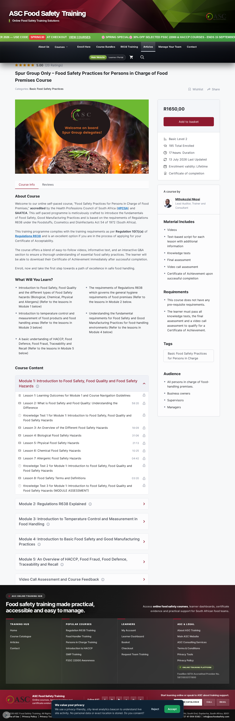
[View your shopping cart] (131, 57)
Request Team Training (135, 654)
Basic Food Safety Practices (47, 88)
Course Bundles (105, 46)
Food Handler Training (78, 636)
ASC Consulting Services (192, 642)
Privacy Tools (185, 654)
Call (209, 702)
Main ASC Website (188, 636)
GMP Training (73, 654)
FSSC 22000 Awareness (80, 660)
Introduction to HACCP (79, 648)
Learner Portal (116, 57)
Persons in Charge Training (81, 642)
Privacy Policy (185, 660)
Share (216, 89)
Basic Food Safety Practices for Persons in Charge (187, 356)
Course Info (27, 184)
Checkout (127, 648)
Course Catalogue (20, 636)
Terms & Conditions (188, 648)
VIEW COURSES (55, 37)
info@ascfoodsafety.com (216, 716)
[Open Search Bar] (142, 57)
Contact (192, 46)
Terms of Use (12, 716)
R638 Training (129, 46)
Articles (148, 46)
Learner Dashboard (133, 636)
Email (223, 702)
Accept (172, 709)
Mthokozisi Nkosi (187, 199)
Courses (60, 46)
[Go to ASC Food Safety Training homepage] (216, 16)
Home (13, 630)
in (112, 699)
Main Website (98, 57)
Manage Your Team (169, 46)
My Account (129, 630)
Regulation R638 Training (80, 630)
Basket (126, 642)
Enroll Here (84, 46)
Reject (155, 709)
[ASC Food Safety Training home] (18, 700)
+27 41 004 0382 (191, 716)
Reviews (48, 184)
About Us (43, 46)
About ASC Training (188, 630)
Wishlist (198, 89)
